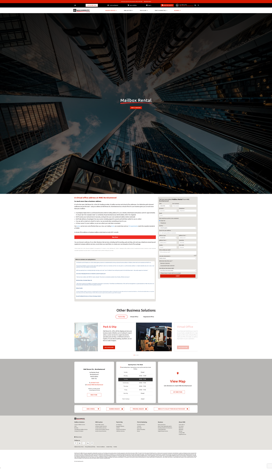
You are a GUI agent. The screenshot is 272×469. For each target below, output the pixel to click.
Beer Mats (139, 427)
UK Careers (181, 426)
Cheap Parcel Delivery (121, 429)
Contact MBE (182, 432)
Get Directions (177, 392)
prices (78, 226)
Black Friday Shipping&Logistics (165, 426)
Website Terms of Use (79, 446)
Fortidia (115, 446)
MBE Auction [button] (128, 10)
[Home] (75, 5)
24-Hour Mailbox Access (79, 424)
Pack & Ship (119, 422)
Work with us (182, 424)
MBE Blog (181, 429)
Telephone (163, 223)
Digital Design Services (163, 431)
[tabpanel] (136, 336)
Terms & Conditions (101, 446)
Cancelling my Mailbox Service (80, 429)
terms (112, 226)
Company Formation (78, 431)
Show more (79, 437)
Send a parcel (91, 409)
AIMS (75, 426)
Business (160, 422)
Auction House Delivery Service (102, 429)
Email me (162, 220)
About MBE (182, 422)
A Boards (139, 426)
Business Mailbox (114, 409)
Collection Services (120, 431)
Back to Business (162, 424)
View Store (93, 394)
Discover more (109, 347)
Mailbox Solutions (79, 422)
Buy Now (115, 237)
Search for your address (165, 230)
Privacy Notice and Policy (90, 446)
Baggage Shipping (120, 426)
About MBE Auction (99, 424)
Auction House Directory (100, 431)
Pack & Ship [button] (143, 10)
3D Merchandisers (141, 424)
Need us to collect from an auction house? (171, 409)
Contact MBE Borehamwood (95, 384)
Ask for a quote (168, 5)
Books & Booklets (141, 429)
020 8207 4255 (95, 382)
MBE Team (181, 427)
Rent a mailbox (136, 107)
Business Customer (165, 263)
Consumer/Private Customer (167, 265)
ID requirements (133, 226)
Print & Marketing (142, 422)
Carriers (118, 427)
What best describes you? (165, 261)
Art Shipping (118, 424)
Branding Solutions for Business (165, 427)
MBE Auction (99, 422)
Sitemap (180, 431)
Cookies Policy (109, 446)
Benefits (76, 427)
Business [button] (176, 10)
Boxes (138, 431)
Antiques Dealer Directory (101, 426)
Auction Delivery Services (100, 427)
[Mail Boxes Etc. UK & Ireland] (81, 10)
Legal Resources (182, 434)
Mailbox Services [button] (110, 10)
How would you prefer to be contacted (168, 218)
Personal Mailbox (138, 409)
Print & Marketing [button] (160, 10)
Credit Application (162, 429)
